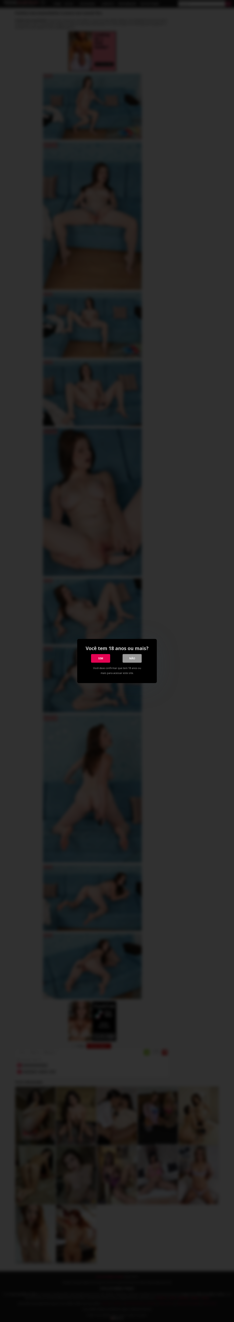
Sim (100, 658)
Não (132, 658)
